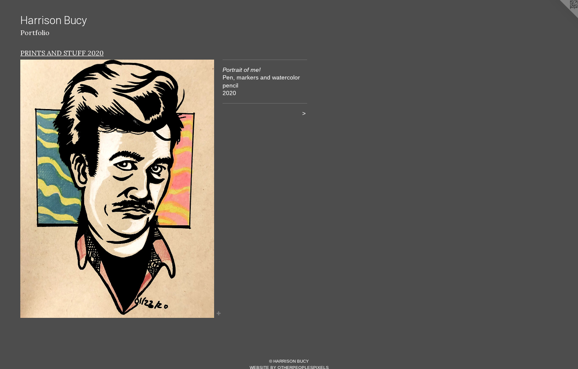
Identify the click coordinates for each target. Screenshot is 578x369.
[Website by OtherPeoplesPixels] (561, 17)
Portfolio (35, 32)
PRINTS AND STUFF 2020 (62, 53)
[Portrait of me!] (117, 189)
